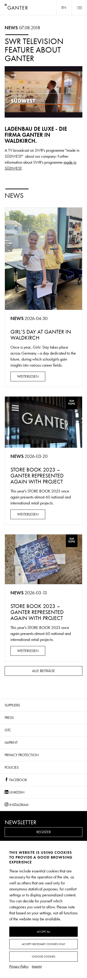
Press (9, 717)
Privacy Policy (19, 966)
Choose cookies (43, 956)
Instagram (18, 804)
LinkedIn (16, 792)
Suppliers (12, 705)
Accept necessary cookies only (43, 944)
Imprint (11, 742)
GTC (8, 730)
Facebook (17, 779)
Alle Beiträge (43, 670)
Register (43, 832)
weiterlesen (28, 376)
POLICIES (12, 767)
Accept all (43, 932)
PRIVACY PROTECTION (22, 755)
